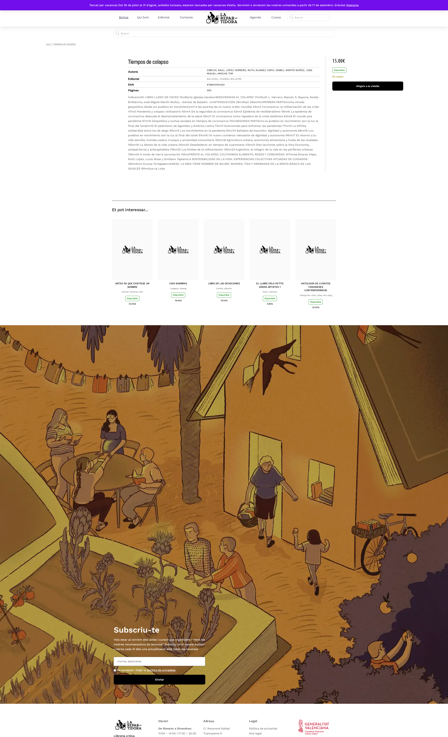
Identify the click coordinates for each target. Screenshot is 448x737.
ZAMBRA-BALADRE (230, 78)
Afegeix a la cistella (367, 86)
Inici (48, 44)
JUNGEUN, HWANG (178, 288)
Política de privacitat (263, 728)
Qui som (143, 17)
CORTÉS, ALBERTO (224, 288)
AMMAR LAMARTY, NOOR (132, 292)
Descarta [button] (352, 5)
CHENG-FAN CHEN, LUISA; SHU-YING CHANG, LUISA (316, 295)
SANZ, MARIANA (270, 292)
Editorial (163, 17)
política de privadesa (161, 670)
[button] (308, 191)
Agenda (255, 17)
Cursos (276, 17)
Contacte (186, 17)
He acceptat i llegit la (146, 670)
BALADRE (212, 78)
